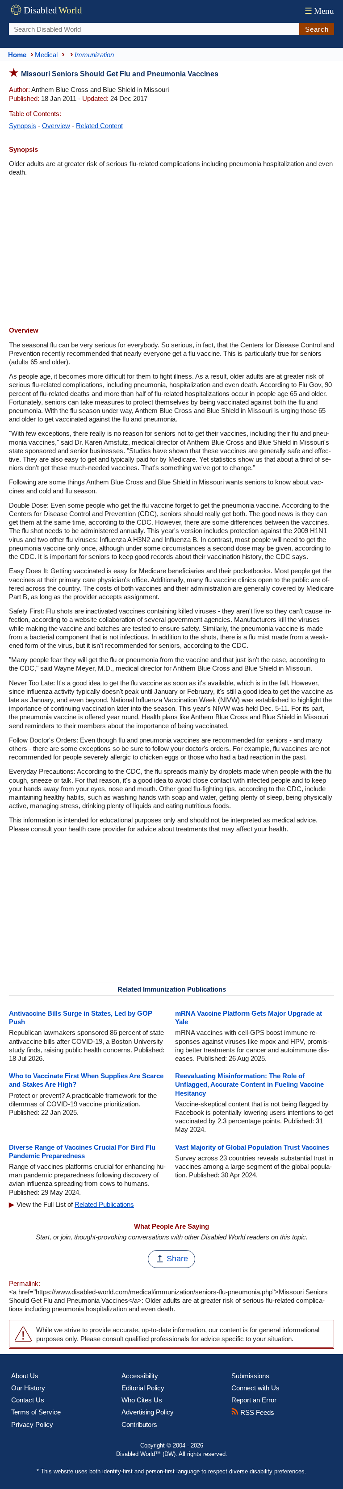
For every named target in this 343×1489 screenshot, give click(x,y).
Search (317, 29)
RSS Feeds (256, 1412)
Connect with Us (255, 1388)
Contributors (139, 1424)
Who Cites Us (141, 1400)
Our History (28, 1388)
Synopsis (22, 125)
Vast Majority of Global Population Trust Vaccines (252, 1147)
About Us (24, 1376)
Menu (319, 11)
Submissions (250, 1376)
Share (177, 1258)
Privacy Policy (32, 1424)
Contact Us (27, 1400)
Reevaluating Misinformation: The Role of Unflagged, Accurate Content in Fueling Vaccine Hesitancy (249, 1084)
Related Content (99, 125)
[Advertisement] (171, 252)
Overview (56, 125)
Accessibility (139, 1376)
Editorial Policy (142, 1388)
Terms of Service (36, 1412)
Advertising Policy (147, 1412)
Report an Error (253, 1400)
